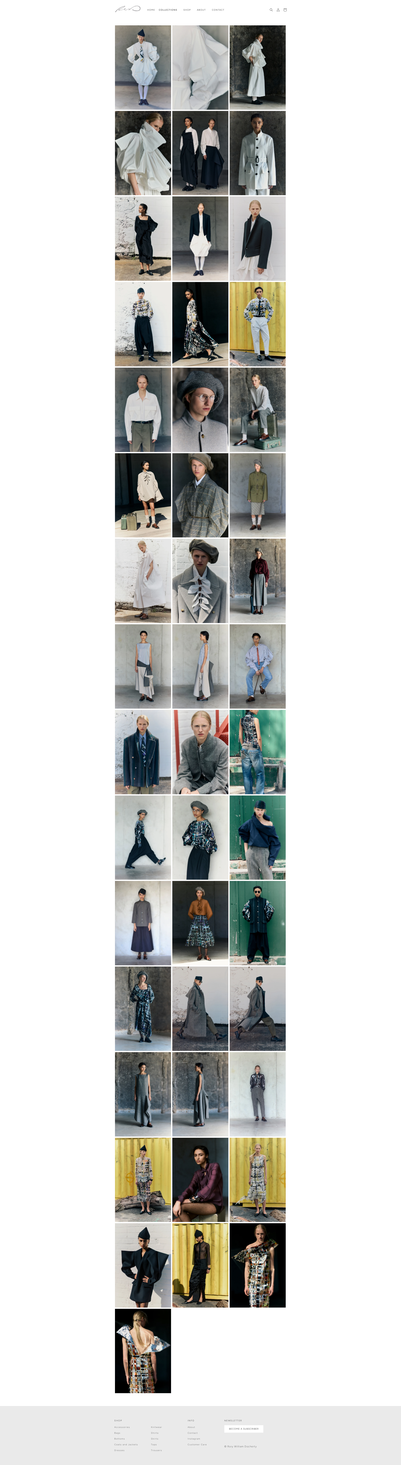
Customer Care (197, 1444)
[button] (169, 10)
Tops (154, 1444)
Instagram (194, 1438)
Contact (193, 1433)
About (191, 1427)
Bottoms (119, 1438)
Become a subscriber (244, 1428)
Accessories (122, 1427)
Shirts (155, 1433)
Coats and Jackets (126, 1444)
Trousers (156, 1450)
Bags (117, 1433)
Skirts (155, 1438)
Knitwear (156, 1427)
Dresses (119, 1450)
